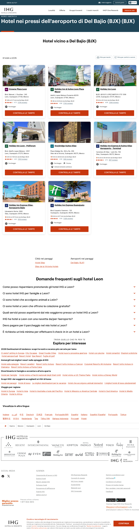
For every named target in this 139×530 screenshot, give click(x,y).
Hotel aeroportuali (10, 356)
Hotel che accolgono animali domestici (85, 383)
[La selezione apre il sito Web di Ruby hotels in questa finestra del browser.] (120, 444)
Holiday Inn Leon (108, 89)
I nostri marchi (92, 10)
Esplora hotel (41, 478)
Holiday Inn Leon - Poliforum (22, 146)
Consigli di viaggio (78, 478)
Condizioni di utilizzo (113, 482)
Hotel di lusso (24, 383)
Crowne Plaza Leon (18, 89)
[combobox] (104, 57)
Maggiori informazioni (117, 506)
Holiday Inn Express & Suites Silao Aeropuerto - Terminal (116, 147)
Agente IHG (40, 491)
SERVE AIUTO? (12, 3)
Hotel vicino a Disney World (104, 375)
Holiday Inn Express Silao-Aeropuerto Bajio (21, 206)
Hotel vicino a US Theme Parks (76, 375)
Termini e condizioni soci (115, 475)
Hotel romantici (113, 353)
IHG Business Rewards (79, 475)
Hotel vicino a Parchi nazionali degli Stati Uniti (40, 375)
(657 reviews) (113, 160)
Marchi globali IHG (43, 482)
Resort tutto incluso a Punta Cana (26, 367)
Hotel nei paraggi (9, 383)
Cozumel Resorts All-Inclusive (97, 364)
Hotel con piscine (96, 353)
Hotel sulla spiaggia (10, 364)
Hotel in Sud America (108, 391)
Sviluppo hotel (41, 485)
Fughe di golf (49, 356)
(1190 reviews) (68, 103)
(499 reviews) (67, 159)
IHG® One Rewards (110, 10)
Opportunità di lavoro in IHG (46, 475)
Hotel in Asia (22, 391)
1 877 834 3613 (27, 501)
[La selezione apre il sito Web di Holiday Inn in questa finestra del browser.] (58, 454)
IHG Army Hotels (77, 481)
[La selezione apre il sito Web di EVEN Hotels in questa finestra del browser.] (34, 454)
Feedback (109, 491)
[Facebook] (3, 476)
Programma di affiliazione (45, 488)
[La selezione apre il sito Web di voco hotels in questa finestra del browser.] (110, 444)
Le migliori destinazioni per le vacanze (49, 383)
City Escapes (31, 353)
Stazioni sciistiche (129, 353)
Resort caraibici (27, 364)
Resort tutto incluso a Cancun (69, 364)
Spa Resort (37, 356)
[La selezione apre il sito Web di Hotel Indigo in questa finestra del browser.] (86, 444)
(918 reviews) (22, 219)
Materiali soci (76, 488)
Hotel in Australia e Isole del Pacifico (46, 391)
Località (51, 10)
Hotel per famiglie (9, 375)
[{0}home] (5, 426)
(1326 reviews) (68, 218)
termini (34, 526)
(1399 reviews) (114, 102)
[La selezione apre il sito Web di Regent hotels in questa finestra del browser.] (20, 444)
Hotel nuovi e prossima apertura (72, 353)
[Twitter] (9, 476)
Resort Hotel (25, 356)
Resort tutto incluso (45, 364)
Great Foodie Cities (47, 353)
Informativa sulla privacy (39, 528)
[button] (133, 2)
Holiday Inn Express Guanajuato (69, 205)
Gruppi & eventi (75, 10)
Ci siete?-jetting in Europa (12, 353)
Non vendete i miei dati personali (118, 488)
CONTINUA (124, 523)
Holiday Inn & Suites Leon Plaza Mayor (69, 90)
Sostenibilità (75, 484)
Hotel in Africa (15, 394)
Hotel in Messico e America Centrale (80, 391)
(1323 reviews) (22, 159)
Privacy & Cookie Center (115, 485)
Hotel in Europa (8, 391)
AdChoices (110, 478)
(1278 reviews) (22, 102)
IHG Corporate (76, 491)
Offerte (62, 10)
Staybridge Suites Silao (65, 146)
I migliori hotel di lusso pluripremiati (120, 383)
